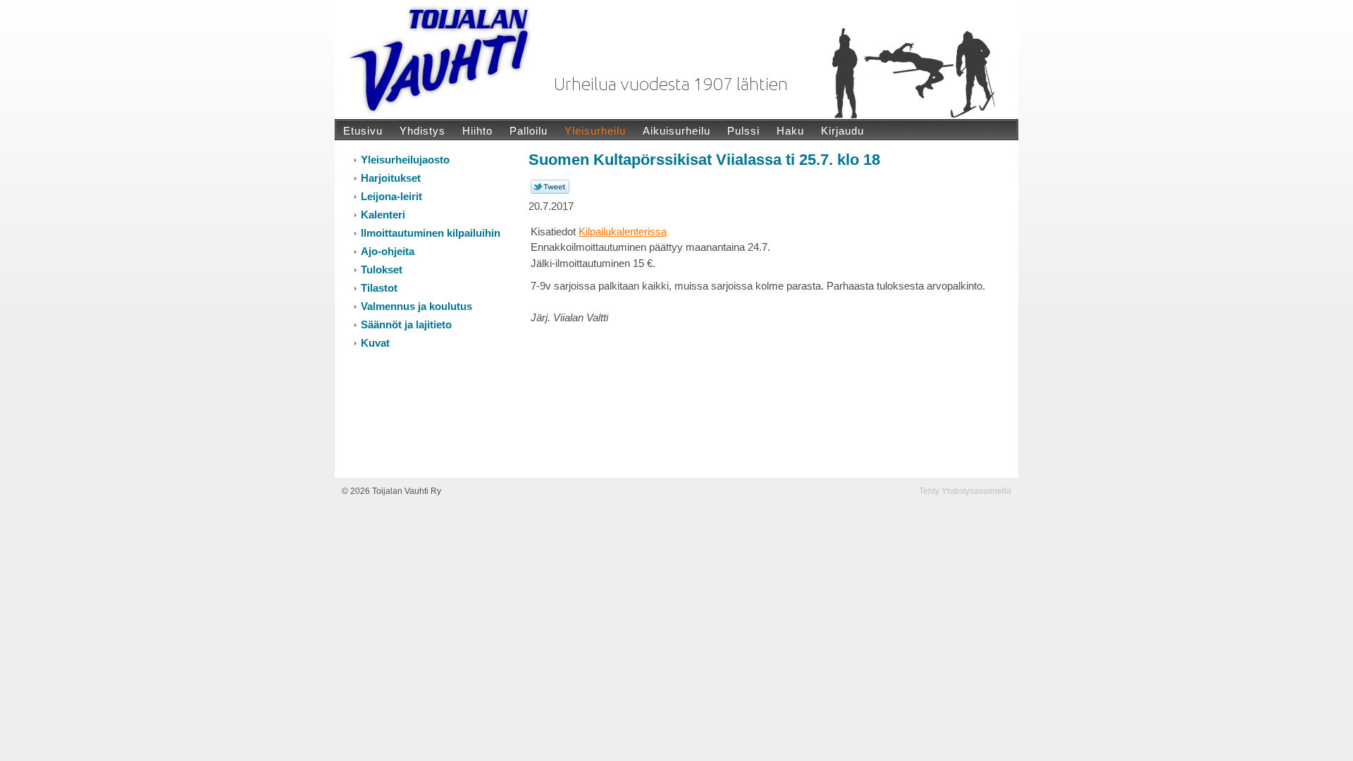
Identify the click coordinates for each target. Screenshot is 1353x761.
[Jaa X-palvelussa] (550, 191)
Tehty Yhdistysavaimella (965, 491)
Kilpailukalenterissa (623, 231)
